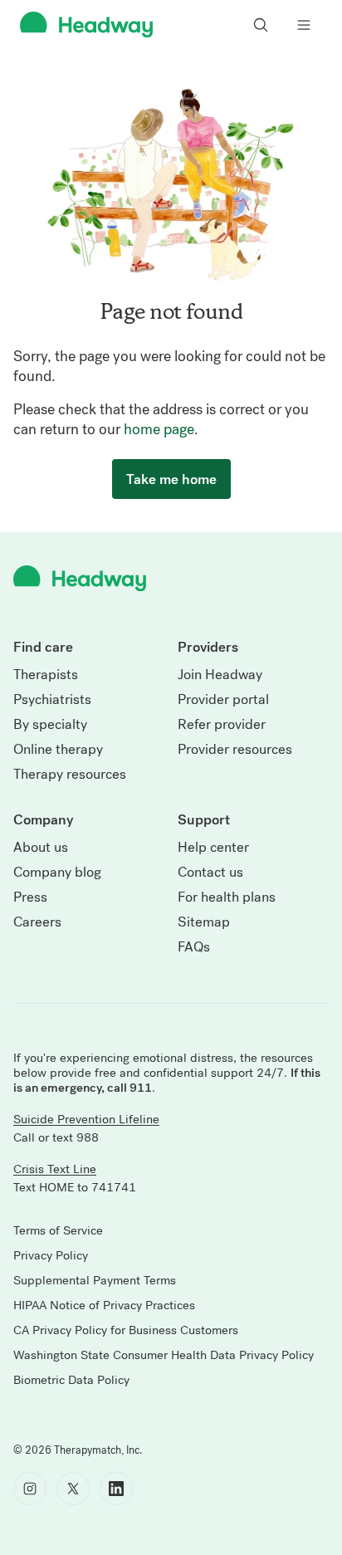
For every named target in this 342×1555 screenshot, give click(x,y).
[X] (73, 1488)
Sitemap (204, 922)
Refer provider (222, 725)
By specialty (50, 725)
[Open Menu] (304, 25)
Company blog (57, 872)
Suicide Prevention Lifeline (86, 1119)
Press (30, 897)
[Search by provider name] (260, 25)
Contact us (210, 872)
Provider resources (235, 750)
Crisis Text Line (54, 1169)
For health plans (227, 897)
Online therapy (58, 750)
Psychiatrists (52, 700)
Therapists (45, 675)
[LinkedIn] (116, 1488)
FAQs (194, 947)
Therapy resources (69, 774)
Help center (213, 848)
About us (40, 848)
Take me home (171, 479)
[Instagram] (29, 1488)
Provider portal (223, 700)
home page (159, 429)
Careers (37, 922)
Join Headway (220, 675)
